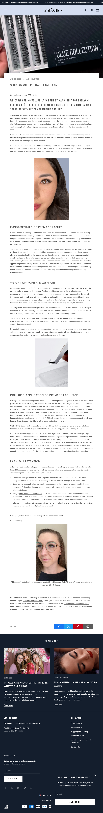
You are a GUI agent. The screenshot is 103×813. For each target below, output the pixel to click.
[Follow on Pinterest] (25, 788)
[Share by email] (88, 626)
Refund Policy (76, 727)
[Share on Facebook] (59, 626)
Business (8, 678)
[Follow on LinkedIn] (31, 788)
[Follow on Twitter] (12, 788)
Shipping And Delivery (79, 732)
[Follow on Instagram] (18, 788)
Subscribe (75, 802)
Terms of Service (77, 736)
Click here (8, 723)
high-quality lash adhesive (30, 494)
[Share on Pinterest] (78, 626)
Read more (8, 705)
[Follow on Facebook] (5, 788)
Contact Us (75, 747)
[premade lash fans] (51, 362)
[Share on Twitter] (68, 626)
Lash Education (33, 79)
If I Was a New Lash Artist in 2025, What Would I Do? (26, 684)
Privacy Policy (76, 723)
